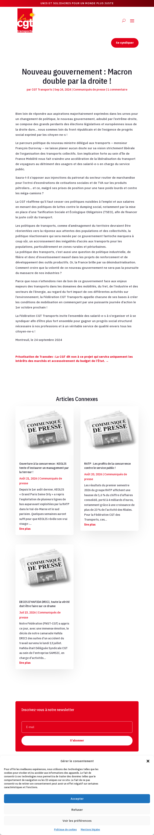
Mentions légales (90, 829)
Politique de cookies (65, 829)
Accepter (77, 799)
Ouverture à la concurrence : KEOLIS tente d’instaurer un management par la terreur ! (44, 468)
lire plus (25, 529)
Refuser (77, 810)
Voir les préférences (77, 821)
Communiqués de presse (89, 89)
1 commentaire (117, 89)
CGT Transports (42, 89)
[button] (148, 761)
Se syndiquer (125, 42)
